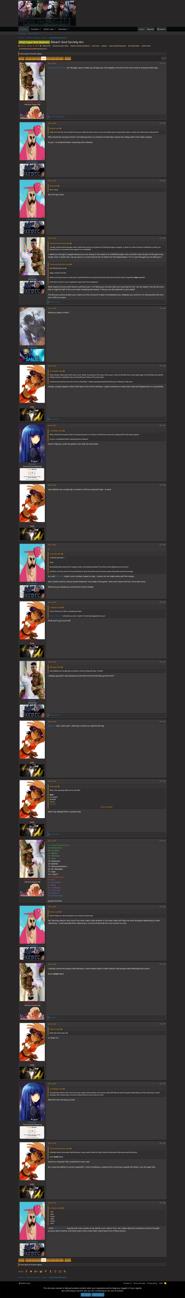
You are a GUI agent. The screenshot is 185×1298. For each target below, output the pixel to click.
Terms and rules (139, 1283)
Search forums (33, 33)
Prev (22, 58)
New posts (22, 33)
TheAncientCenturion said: (59, 243)
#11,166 (162, 366)
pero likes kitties (133, 46)
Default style (25, 1283)
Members (62, 29)
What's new (49, 29)
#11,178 (162, 1084)
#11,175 (162, 907)
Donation (35, 29)
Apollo (32, 277)
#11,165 (162, 308)
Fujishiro (23, 46)
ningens (104, 46)
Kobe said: (53, 186)
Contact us (127, 1283)
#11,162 (162, 123)
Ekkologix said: (55, 667)
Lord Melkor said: (56, 371)
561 (53, 58)
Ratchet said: (54, 128)
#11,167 (162, 425)
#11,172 (162, 722)
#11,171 (162, 662)
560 (48, 58)
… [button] (30, 58)
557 (34, 58)
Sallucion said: (55, 1029)
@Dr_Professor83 (56, 616)
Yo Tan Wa (32, 347)
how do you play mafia (60, 46)
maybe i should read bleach (80, 46)
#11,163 (162, 181)
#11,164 (162, 238)
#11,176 (162, 964)
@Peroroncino (60, 1228)
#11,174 (162, 841)
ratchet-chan (146, 46)
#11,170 (162, 602)
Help (161, 1283)
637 (61, 58)
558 (39, 58)
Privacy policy (152, 1283)
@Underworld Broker (57, 67)
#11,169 (162, 545)
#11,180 (162, 1203)
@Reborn (52, 725)
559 (43, 58)
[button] (41, 29)
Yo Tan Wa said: (55, 554)
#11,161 (162, 63)
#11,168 (162, 485)
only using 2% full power (117, 46)
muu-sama (95, 46)
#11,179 (162, 1143)
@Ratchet (59, 576)
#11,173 (162, 781)
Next (67, 58)
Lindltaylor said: (55, 607)
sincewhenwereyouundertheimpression (33, 49)
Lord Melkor (32, 162)
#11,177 (162, 1024)
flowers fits (46, 46)
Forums (23, 29)
